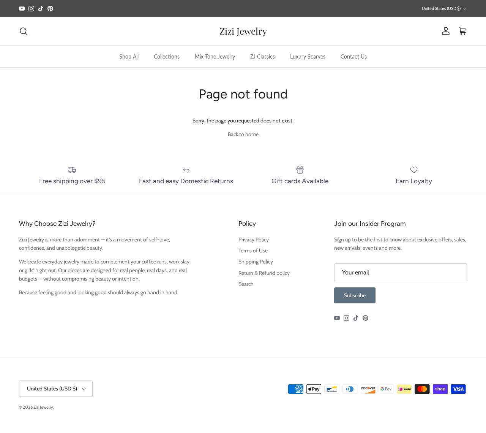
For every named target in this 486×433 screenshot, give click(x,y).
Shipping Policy (255, 261)
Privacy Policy (253, 239)
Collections (167, 56)
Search (246, 284)
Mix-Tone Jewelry (215, 56)
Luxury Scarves (307, 56)
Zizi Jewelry (43, 407)
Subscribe (355, 295)
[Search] (23, 31)
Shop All (129, 56)
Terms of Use (253, 250)
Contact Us (354, 56)
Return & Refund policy (264, 273)
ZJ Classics (262, 56)
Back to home (243, 134)
